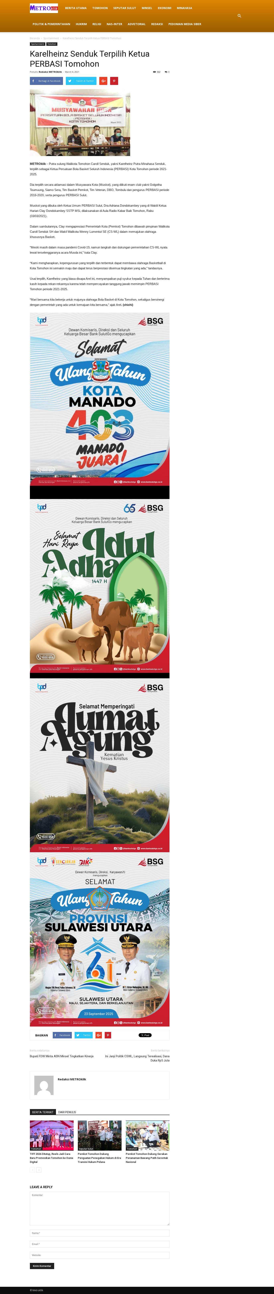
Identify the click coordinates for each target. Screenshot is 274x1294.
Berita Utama (76, 8)
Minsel (147, 8)
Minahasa (184, 8)
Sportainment (51, 38)
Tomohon (100, 8)
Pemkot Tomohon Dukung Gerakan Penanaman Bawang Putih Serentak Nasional (147, 1157)
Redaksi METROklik (50, 71)
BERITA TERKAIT (43, 1112)
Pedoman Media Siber (184, 24)
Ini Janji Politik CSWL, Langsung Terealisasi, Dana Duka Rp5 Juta (137, 1058)
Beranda (35, 38)
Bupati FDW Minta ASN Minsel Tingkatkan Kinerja (61, 1056)
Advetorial (137, 24)
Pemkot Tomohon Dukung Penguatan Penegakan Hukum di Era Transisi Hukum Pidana (99, 1157)
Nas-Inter (114, 24)
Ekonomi (164, 8)
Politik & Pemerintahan (51, 24)
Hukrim (81, 24)
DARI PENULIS (67, 1112)
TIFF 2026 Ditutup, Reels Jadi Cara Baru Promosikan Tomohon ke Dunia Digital (51, 1157)
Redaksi (157, 24)
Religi (96, 24)
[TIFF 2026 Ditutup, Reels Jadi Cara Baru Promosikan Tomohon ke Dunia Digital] (52, 1136)
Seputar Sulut (124, 8)
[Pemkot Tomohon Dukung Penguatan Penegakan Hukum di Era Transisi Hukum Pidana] (100, 1136)
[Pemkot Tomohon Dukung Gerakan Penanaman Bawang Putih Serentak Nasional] (147, 1136)
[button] (239, 16)
